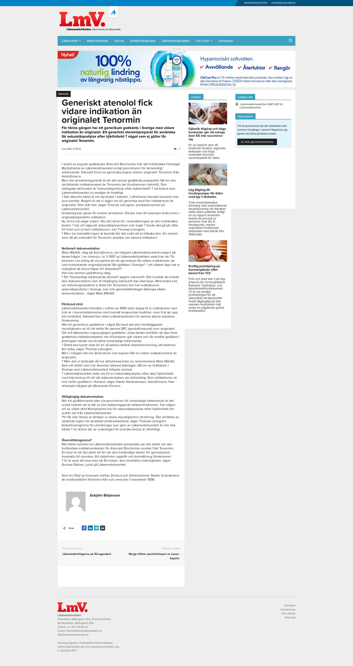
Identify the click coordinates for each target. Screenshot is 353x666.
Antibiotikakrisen (143, 41)
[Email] (96, 528)
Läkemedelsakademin (283, 3)
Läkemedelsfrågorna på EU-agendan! (87, 554)
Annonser (225, 41)
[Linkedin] (90, 528)
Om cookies (288, 613)
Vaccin (119, 41)
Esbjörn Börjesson (105, 495)
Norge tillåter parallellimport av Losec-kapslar (154, 556)
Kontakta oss (287, 609)
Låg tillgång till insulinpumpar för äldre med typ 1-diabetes (206, 193)
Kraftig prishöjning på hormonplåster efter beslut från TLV (204, 269)
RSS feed (290, 617)
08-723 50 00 (79, 627)
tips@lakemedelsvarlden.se (73, 634)
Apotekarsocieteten (255, 3)
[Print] (102, 528)
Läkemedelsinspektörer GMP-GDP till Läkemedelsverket (261, 106)
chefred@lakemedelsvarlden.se (84, 631)
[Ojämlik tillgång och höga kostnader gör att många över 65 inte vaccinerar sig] (208, 123)
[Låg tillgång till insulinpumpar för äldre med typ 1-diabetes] (208, 184)
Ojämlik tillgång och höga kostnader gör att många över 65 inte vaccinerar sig (207, 134)
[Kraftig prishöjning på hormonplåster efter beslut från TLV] (208, 261)
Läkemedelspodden (175, 41)
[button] (290, 41)
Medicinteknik (97, 41)
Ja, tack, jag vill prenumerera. (257, 142)
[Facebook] (84, 528)
